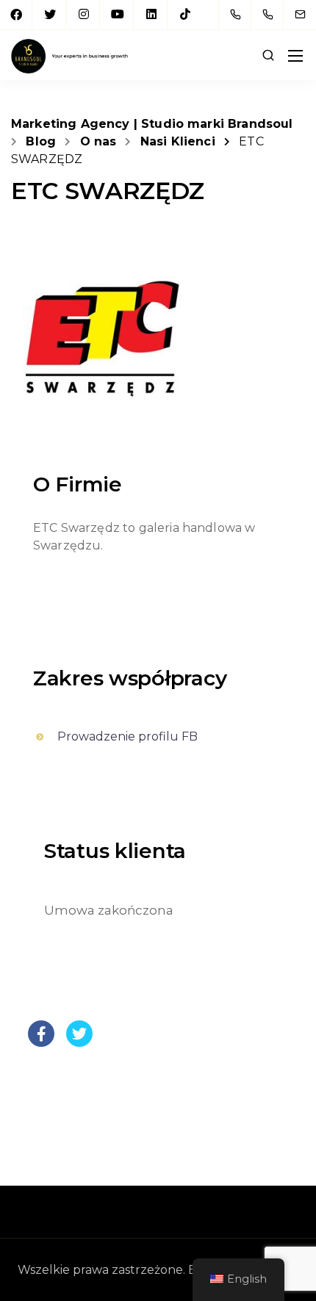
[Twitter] (50, 14)
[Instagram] (84, 14)
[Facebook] (16, 14)
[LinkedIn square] (151, 14)
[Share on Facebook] (41, 1042)
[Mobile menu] (295, 56)
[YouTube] (117, 14)
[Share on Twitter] (79, 1042)
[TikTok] (185, 14)
